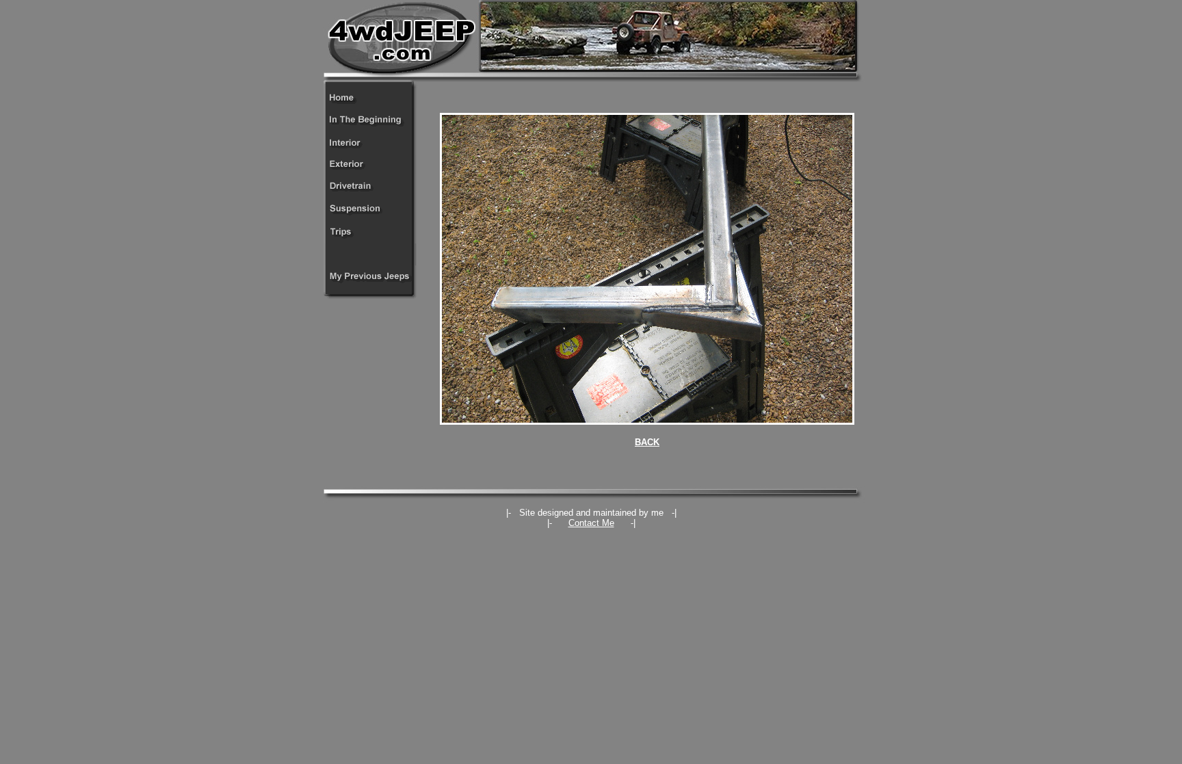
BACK (647, 442)
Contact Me (591, 523)
